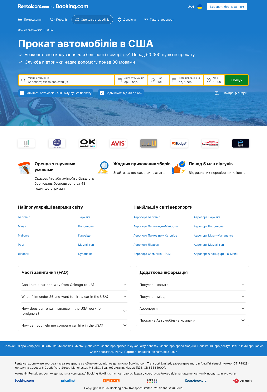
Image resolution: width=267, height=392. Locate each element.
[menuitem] (30, 19)
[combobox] (69, 82)
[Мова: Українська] (200, 6)
